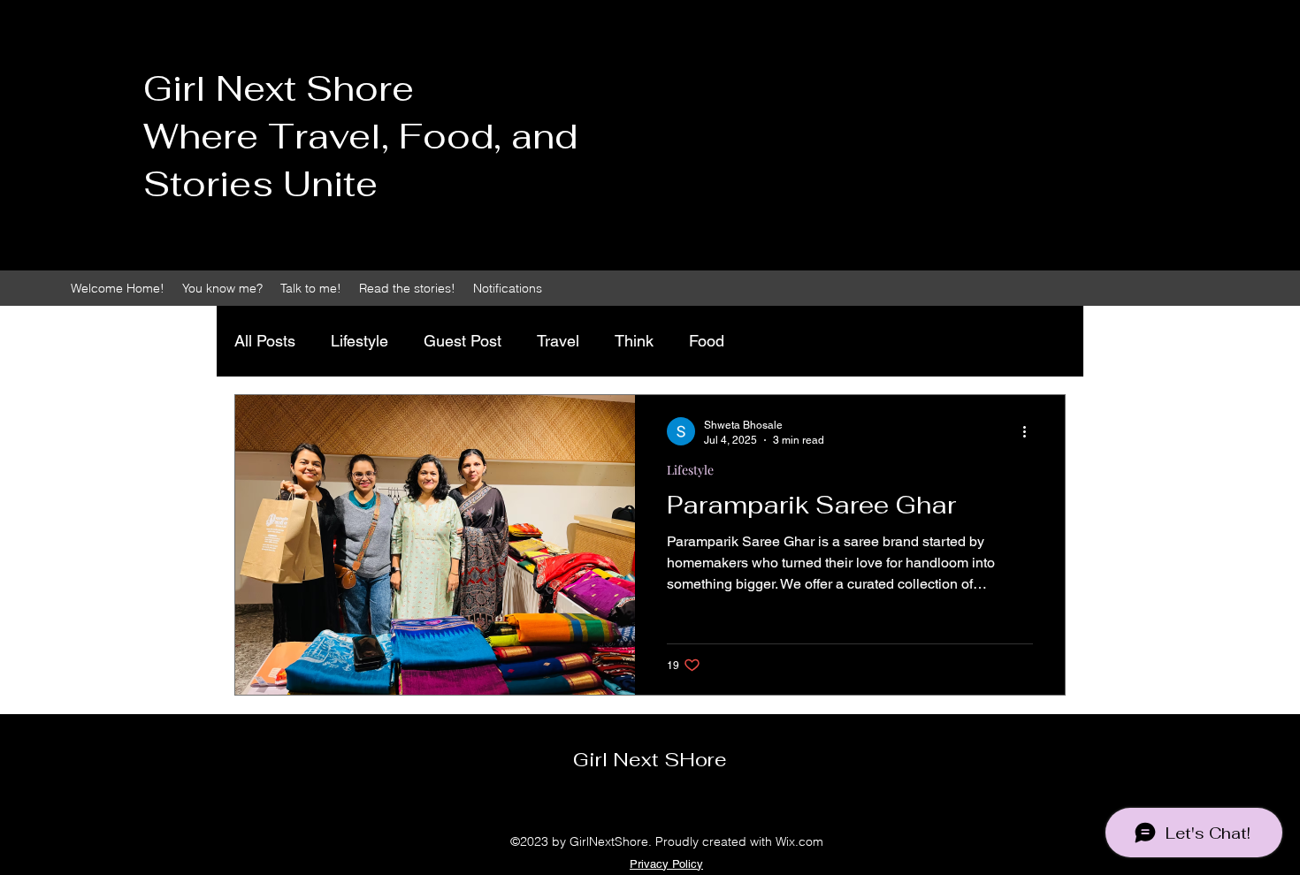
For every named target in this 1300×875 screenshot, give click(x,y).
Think (634, 340)
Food (706, 340)
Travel (558, 340)
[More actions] (1030, 431)
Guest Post (462, 340)
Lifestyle (359, 340)
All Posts (264, 340)
